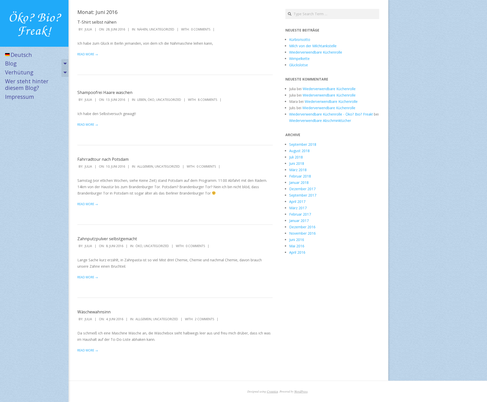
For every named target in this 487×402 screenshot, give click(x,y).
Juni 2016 (296, 239)
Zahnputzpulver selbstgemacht (107, 239)
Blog (10, 63)
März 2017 (298, 207)
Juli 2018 (296, 157)
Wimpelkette (299, 58)
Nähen (142, 29)
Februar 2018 (300, 176)
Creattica (272, 391)
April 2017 (297, 201)
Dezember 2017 (302, 188)
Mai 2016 (296, 246)
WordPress (301, 391)
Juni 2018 (296, 163)
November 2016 (302, 233)
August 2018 (299, 150)
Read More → (87, 54)
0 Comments (200, 29)
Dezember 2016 (302, 226)
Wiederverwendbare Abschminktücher (320, 120)
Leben (141, 100)
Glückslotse (298, 64)
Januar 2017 (299, 220)
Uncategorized (161, 29)
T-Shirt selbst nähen (96, 22)
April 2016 (297, 252)
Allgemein (145, 166)
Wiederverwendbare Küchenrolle (315, 52)
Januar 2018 (299, 182)
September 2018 (302, 144)
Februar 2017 (300, 214)
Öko (151, 100)
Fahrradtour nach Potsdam (103, 159)
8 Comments (207, 100)
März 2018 (298, 169)
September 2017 (302, 195)
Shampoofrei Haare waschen (104, 92)
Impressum (19, 96)
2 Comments (204, 319)
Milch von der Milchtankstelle (313, 45)
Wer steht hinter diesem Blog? (26, 84)
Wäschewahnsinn (94, 312)
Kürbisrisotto (299, 39)
